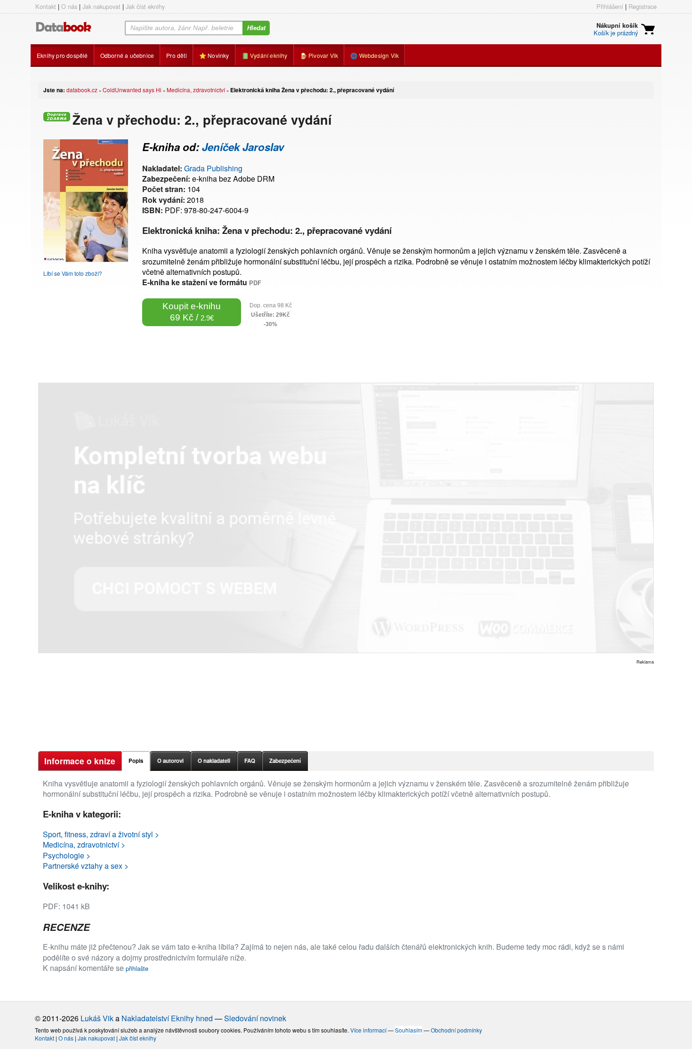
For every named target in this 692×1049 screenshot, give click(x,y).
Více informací (368, 1030)
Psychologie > (66, 855)
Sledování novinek (255, 1018)
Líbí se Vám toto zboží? (72, 273)
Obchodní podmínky (456, 1030)
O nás (69, 6)
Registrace (642, 6)
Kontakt (45, 6)
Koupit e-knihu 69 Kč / (191, 311)
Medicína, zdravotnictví (196, 90)
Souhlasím (408, 1030)
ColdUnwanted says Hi (132, 90)
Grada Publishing (213, 168)
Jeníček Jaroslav (243, 146)
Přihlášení (609, 6)
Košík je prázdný (616, 32)
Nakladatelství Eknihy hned (167, 1018)
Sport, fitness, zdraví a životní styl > (101, 834)
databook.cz (81, 90)
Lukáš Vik (96, 1018)
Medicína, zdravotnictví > (84, 844)
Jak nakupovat (101, 6)
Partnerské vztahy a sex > (86, 865)
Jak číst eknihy (145, 6)
